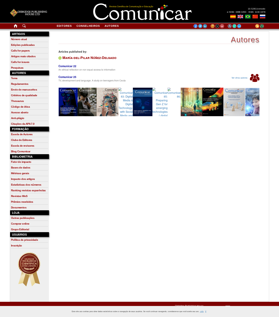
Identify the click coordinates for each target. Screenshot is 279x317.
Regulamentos (19, 83)
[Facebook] (195, 25)
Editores (64, 25)
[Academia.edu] (230, 25)
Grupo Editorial (20, 229)
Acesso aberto (19, 112)
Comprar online (20, 223)
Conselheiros (88, 25)
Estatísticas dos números (26, 184)
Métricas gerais (20, 173)
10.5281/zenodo (256, 9)
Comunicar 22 (67, 66)
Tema (14, 78)
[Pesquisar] (24, 26)
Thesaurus (17, 100)
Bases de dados (20, 167)
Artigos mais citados (23, 56)
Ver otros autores (240, 77)
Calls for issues (20, 62)
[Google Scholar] (213, 25)
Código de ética (20, 106)
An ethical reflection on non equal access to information (86, 69)
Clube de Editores (21, 139)
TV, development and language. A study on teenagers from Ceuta (92, 80)
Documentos (18, 207)
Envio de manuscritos (24, 89)
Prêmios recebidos (22, 201)
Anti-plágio (17, 118)
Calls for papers (20, 50)
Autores (112, 25)
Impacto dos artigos (23, 178)
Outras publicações (22, 217)
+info (202, 311)
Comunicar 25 (67, 77)
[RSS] (252, 25)
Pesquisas (17, 67)
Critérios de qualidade (24, 95)
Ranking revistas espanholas (28, 190)
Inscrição (16, 245)
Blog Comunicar (20, 151)
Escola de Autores (22, 134)
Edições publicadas (23, 44)
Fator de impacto (21, 161)
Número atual (19, 39)
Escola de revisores (22, 145)
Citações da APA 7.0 (23, 123)
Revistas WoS (19, 196)
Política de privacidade (24, 239)
